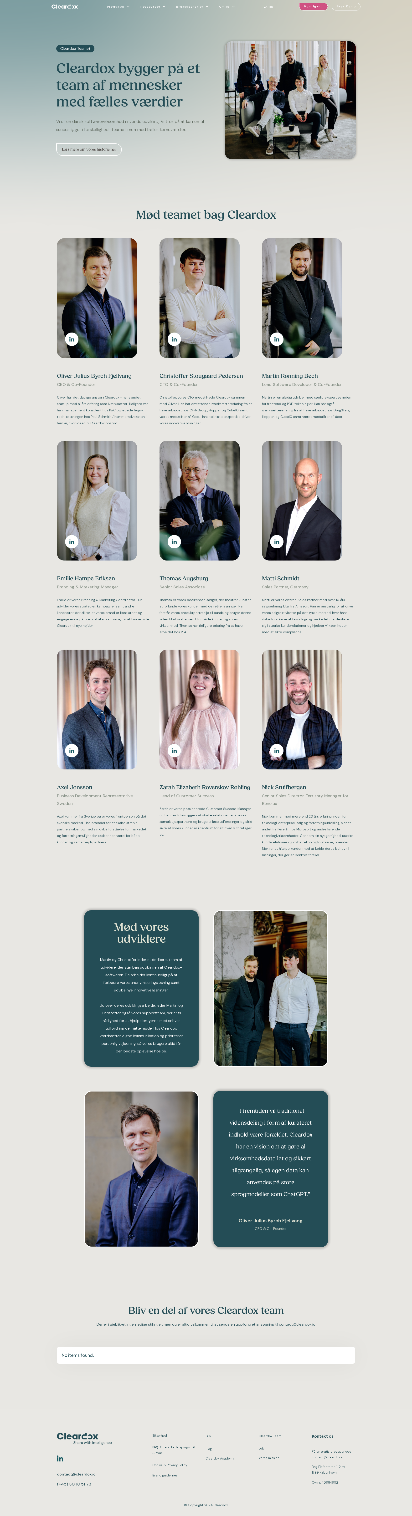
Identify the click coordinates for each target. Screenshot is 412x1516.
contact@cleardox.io (76, 1474)
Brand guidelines (165, 1475)
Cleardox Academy (220, 1458)
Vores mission (269, 1458)
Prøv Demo (346, 6)
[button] (119, 6)
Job (261, 1448)
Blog (209, 1449)
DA (265, 7)
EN (271, 7)
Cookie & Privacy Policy (169, 1465)
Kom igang (313, 6)
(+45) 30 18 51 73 (74, 1484)
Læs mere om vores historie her (89, 150)
